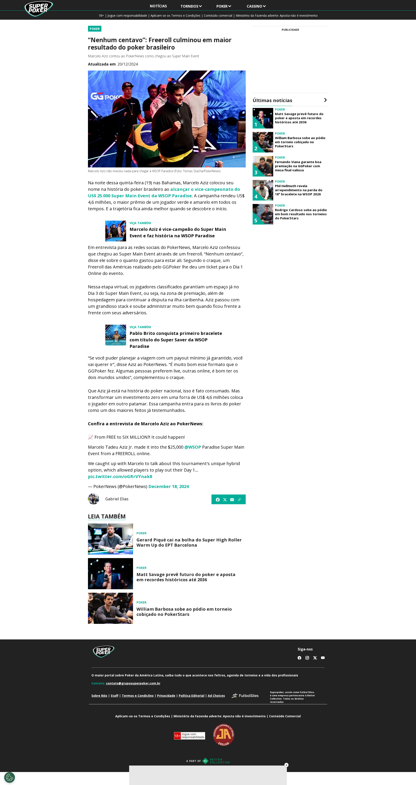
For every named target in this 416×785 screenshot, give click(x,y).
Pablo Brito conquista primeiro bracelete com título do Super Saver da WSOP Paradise (176, 339)
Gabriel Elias (116, 498)
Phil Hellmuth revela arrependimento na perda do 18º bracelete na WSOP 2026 (298, 190)
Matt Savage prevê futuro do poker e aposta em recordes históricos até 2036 (186, 577)
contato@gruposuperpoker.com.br (133, 683)
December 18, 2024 (168, 486)
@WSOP (192, 447)
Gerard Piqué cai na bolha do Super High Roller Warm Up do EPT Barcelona (189, 542)
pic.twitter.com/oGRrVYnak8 (120, 476)
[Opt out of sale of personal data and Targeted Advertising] (9, 777)
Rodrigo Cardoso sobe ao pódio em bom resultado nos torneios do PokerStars (301, 214)
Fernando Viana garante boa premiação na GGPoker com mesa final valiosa (298, 166)
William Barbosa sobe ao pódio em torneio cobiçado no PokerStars (184, 612)
